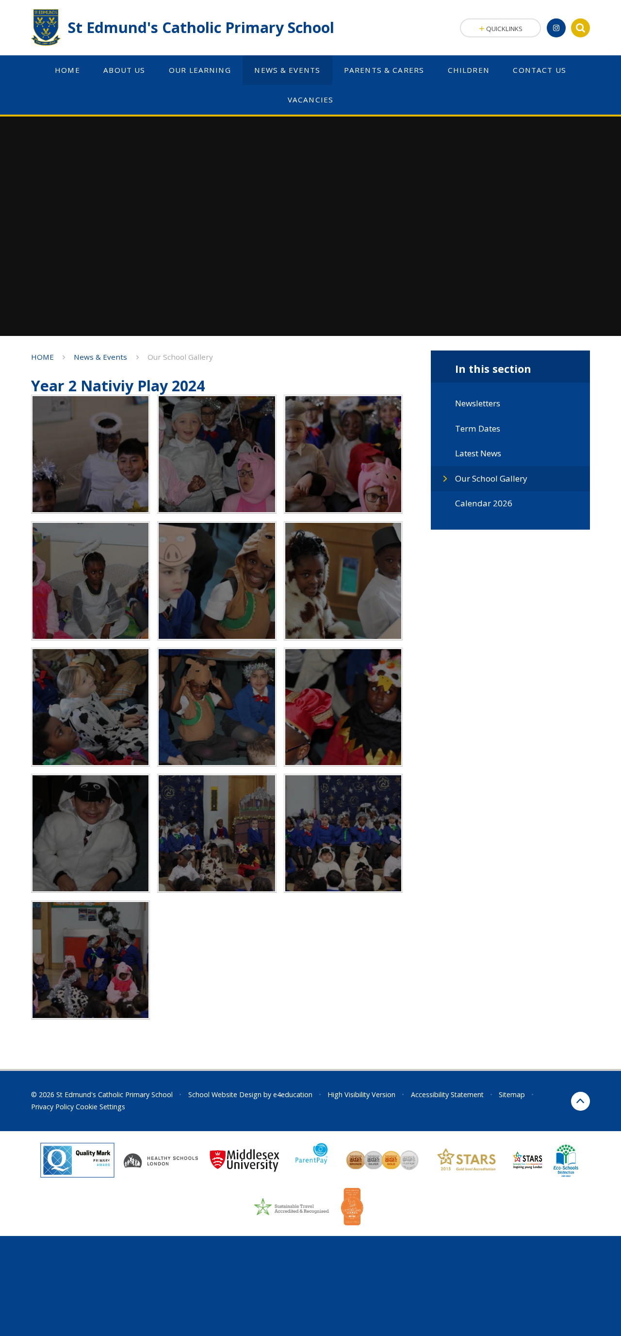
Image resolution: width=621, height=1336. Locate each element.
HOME (42, 357)
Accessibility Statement (447, 1094)
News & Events (100, 357)
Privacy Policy (52, 1106)
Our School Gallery (180, 357)
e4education (292, 1094)
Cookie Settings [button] (100, 1106)
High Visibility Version (361, 1094)
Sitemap (512, 1094)
